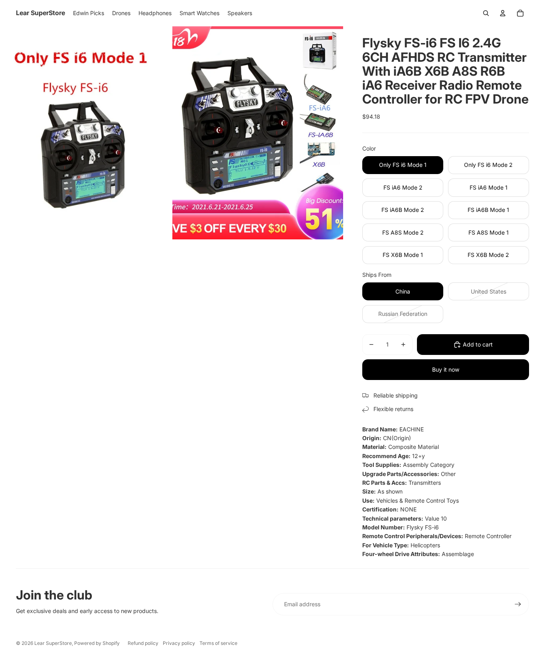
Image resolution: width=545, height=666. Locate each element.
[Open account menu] (502, 13)
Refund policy (143, 643)
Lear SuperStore (53, 643)
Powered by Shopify (97, 643)
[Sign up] (517, 604)
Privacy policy (179, 643)
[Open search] (486, 13)
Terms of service (218, 643)
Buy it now (445, 369)
